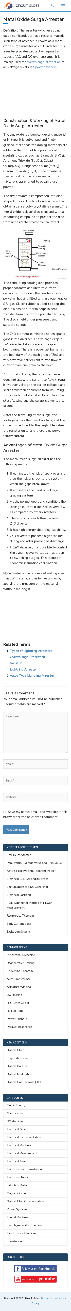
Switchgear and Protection (24, 1225)
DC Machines (15, 1121)
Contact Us (47, 1298)
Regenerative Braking (21, 963)
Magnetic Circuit (17, 1193)
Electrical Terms (17, 1161)
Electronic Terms (18, 1177)
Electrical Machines (19, 1145)
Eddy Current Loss (19, 924)
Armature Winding (19, 987)
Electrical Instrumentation (24, 1137)
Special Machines (18, 1217)
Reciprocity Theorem (20, 916)
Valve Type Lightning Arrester (32, 675)
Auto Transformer (18, 979)
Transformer (15, 1241)
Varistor (16, 663)
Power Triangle (17, 1019)
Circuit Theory (16, 1105)
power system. (46, 67)
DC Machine (14, 995)
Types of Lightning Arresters (31, 651)
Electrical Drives (17, 1129)
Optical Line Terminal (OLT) (24, 1082)
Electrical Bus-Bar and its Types (27, 879)
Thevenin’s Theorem (20, 971)
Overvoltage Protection (27, 657)
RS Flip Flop (15, 1011)
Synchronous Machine (21, 955)
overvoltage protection (44, 62)
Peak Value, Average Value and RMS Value (34, 863)
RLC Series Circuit (18, 1003)
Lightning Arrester (23, 669)
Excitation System (18, 932)
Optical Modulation (19, 1074)
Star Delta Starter (19, 855)
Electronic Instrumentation (24, 1169)
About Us (60, 1298)
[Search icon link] (53, 6)
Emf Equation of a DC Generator (27, 887)
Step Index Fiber (17, 1058)
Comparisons (15, 1113)
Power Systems (17, 1209)
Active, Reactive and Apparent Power (31, 871)
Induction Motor (17, 1185)
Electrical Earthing (19, 895)
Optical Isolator (17, 1066)
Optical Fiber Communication (25, 1201)
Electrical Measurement (22, 1153)
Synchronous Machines (21, 1233)
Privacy (35, 1303)
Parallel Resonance (19, 1027)
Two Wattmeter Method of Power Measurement (29, 905)
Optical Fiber (15, 1050)
